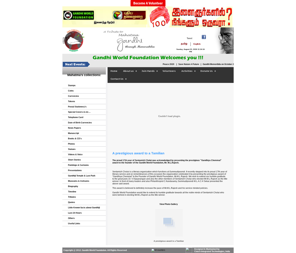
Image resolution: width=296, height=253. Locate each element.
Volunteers (169, 71)
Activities (186, 71)
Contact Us (116, 79)
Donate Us (206, 71)
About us (128, 71)
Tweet (189, 38)
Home (113, 71)
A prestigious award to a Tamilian (169, 241)
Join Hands (148, 71)
